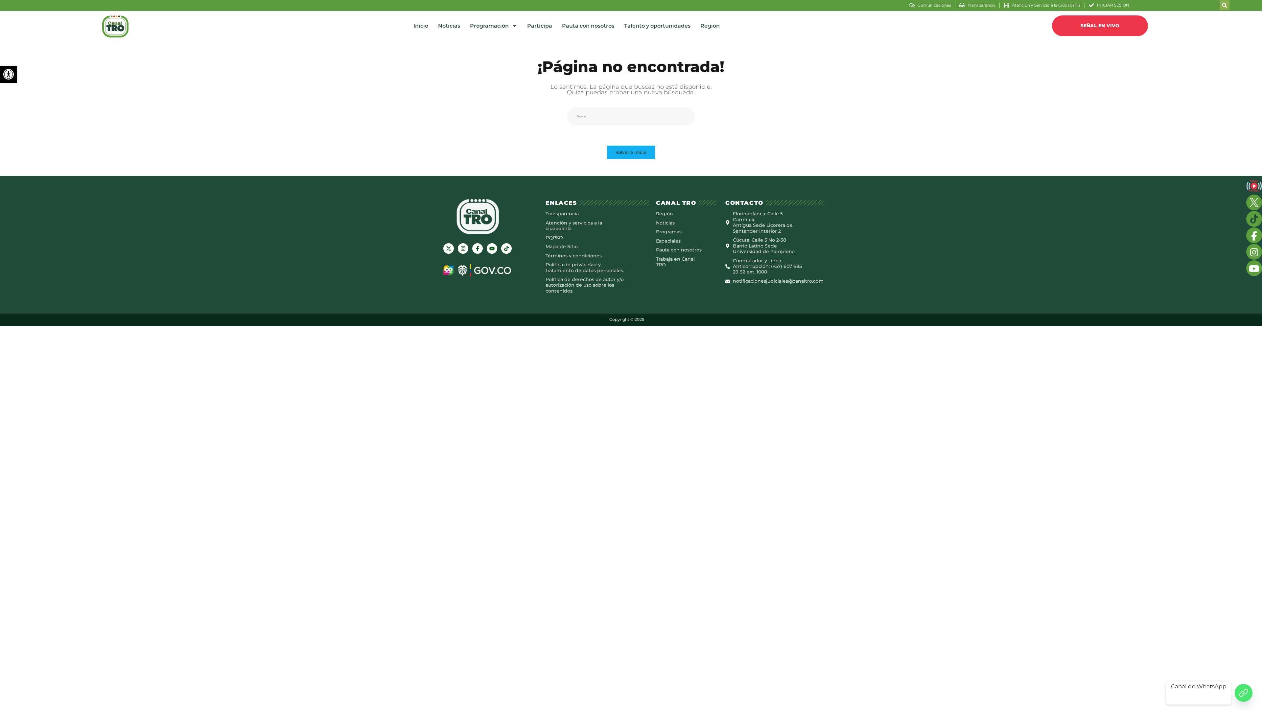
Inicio (420, 26)
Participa (539, 26)
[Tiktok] (506, 248)
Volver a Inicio (631, 152)
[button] (8, 74)
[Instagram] (463, 248)
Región (710, 26)
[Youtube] (492, 248)
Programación (489, 26)
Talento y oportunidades (657, 26)
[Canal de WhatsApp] (1243, 693)
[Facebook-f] (477, 248)
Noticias (449, 26)
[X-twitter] (448, 248)
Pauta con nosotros (588, 26)
